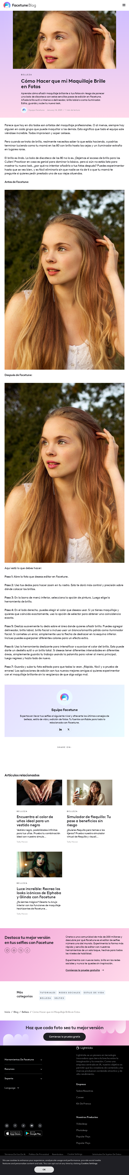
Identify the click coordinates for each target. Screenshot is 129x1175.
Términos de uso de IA (15, 1154)
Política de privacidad (39, 1154)
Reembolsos (57, 1154)
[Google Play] (33, 1133)
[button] (124, 5)
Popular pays (83, 1143)
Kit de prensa (83, 1103)
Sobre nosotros (84, 1090)
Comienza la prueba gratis (64, 1036)
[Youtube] (32, 1125)
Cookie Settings (74, 1154)
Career (80, 1097)
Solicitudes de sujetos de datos (106, 1154)
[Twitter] (40, 1125)
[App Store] (13, 1133)
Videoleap (81, 1123)
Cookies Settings (89, 1163)
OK (44, 1169)
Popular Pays (83, 1136)
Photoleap (81, 1130)
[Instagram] (7, 1125)
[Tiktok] (23, 1125)
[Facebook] (15, 1125)
